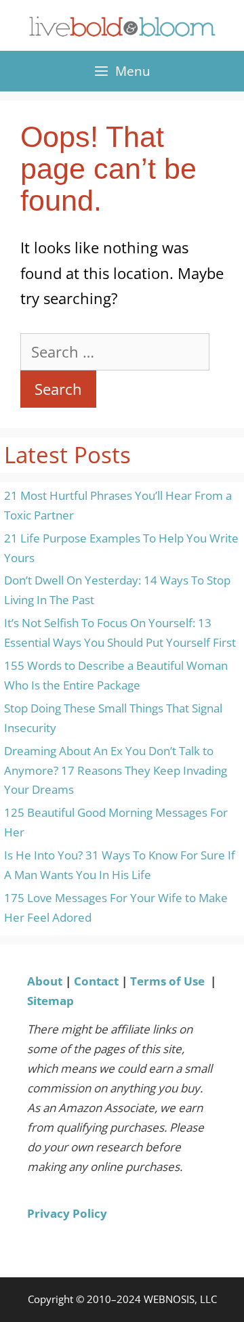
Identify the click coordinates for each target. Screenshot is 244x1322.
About (44, 981)
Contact (96, 981)
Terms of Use (167, 981)
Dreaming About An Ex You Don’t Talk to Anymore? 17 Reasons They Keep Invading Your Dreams (115, 770)
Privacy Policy (67, 1213)
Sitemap (50, 1000)
